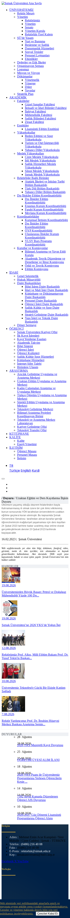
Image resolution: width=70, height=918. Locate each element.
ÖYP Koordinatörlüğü (38, 230)
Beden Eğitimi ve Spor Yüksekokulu (39, 137)
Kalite (20, 440)
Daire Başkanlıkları (29, 283)
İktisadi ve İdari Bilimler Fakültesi (45, 108)
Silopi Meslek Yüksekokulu (42, 171)
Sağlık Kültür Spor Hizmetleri (35, 356)
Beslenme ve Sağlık (37, 45)
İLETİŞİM (16, 447)
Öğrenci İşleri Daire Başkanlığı (44, 304)
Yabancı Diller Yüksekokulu (42, 150)
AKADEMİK (18, 97)
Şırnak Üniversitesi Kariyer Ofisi (37, 332)
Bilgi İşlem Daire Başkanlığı (42, 286)
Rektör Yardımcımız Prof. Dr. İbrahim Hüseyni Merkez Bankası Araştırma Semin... (30, 722)
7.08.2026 (8, 714)
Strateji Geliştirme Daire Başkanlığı (46, 314)
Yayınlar (30, 90)
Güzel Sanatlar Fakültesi (40, 104)
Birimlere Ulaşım (27, 367)
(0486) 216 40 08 (31, 844)
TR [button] (11, 465)
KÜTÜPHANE (19, 433)
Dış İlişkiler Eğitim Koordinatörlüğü (39, 195)
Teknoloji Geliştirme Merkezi (35, 409)
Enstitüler (23, 125)
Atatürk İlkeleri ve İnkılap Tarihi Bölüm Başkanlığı (45, 183)
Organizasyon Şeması (30, 66)
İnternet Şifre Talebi (29, 363)
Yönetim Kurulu (35, 31)
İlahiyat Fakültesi (35, 111)
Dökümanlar (24, 76)
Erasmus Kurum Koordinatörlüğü (45, 206)
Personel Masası (27, 454)
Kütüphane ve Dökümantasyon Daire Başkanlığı (44, 295)
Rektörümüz (32, 20)
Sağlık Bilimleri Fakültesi (40, 118)
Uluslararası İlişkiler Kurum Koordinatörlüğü (42, 235)
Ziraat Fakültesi (34, 122)
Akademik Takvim (28, 342)
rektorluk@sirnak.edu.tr (35, 851)
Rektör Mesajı (25, 13)
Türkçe (14, 470)
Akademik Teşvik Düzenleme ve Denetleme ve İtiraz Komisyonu (45, 260)
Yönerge (30, 83)
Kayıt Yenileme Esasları (31, 339)
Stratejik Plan (25, 94)
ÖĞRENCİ (16, 328)
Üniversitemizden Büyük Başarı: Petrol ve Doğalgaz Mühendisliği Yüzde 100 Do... (34, 593)
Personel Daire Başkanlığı (41, 300)
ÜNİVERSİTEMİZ (21, 9)
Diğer (28, 87)
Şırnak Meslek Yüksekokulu (42, 174)
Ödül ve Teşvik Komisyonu (42, 265)
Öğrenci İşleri (25, 349)
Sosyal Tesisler (34, 52)
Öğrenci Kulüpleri (28, 353)
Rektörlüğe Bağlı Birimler (33, 178)
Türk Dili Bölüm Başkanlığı (42, 188)
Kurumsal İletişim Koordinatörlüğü (46, 220)
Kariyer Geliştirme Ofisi (32, 426)
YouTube (23, 861)
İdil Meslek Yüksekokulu (40, 160)
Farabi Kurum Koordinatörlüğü (44, 209)
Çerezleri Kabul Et (47, 913)
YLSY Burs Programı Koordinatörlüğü (38, 242)
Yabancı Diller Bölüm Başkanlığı (45, 192)
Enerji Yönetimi (27, 444)
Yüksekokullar (26, 132)
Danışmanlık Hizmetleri (39, 48)
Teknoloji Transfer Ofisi (31, 430)
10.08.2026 (9, 681)
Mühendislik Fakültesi (38, 115)
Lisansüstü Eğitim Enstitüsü (42, 129)
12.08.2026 (9, 648)
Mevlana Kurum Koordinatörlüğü (45, 213)
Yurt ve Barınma (35, 41)
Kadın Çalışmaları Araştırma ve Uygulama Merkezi (36, 390)
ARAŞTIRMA (18, 370)
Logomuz (23, 69)
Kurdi (35, 470)
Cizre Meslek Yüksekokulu (41, 157)
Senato (29, 27)
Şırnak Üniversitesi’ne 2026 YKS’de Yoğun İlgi (31, 625)
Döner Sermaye (26, 325)
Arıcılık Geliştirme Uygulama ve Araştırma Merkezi (37, 375)
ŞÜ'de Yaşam (25, 38)
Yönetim (22, 16)
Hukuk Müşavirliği (28, 279)
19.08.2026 (9, 585)
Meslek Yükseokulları (30, 153)
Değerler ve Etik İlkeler (31, 62)
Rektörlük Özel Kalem (39, 34)
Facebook (8, 861)
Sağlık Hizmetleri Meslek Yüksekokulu (40, 165)
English (26, 470)
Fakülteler (23, 101)
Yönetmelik (32, 80)
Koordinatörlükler (28, 216)
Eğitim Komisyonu (36, 269)
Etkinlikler (31, 59)
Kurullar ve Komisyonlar (32, 248)
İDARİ (13, 272)
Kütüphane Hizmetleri (30, 360)
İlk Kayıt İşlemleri (28, 335)
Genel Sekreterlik (27, 276)
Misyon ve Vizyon (28, 73)
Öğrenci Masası (26, 451)
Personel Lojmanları (37, 55)
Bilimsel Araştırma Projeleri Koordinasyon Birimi (34, 414)
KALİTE (15, 437)
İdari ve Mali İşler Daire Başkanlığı (46, 290)
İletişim (21, 458)
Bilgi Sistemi (25, 346)
